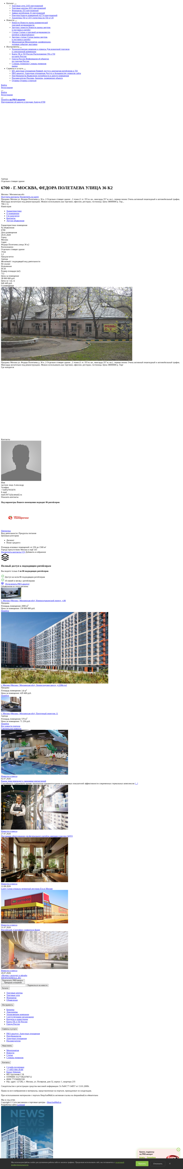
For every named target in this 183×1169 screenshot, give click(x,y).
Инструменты (7, 1005)
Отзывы (24, 80)
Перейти (5, 611)
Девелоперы (12, 1012)
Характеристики (14, 211)
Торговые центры (29, 8)
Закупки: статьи (29, 38)
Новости (30, 23)
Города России (13, 1024)
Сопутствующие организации (20, 1017)
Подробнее (151, 1157)
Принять (142, 1164)
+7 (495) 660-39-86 (14, 1069)
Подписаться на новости (37, 985)
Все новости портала (10, 726)
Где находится (12, 216)
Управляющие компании (17, 1014)
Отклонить (157, 1164)
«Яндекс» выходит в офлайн (14, 975)
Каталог (5, 988)
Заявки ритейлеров (28, 13)
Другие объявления (15, 221)
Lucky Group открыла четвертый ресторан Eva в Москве (27, 889)
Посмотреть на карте (29, 197)
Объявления (12, 1000)
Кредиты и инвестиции (17, 1019)
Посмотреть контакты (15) (13, 552)
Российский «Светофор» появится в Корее (20, 930)
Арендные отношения (16, 1038)
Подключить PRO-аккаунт (17, 584)
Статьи (31, 33)
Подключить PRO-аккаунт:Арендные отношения (13, 982)
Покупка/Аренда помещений (34, 15)
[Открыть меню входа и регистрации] (2, 90)
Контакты (10, 218)
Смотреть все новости (11, 728)
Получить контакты (10, 197)
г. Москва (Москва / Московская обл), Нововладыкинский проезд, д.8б (33, 600)
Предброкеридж (40, 76)
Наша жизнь (7, 1046)
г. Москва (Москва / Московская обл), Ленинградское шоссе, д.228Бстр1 (34, 685)
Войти (4, 85)
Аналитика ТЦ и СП (33, 18)
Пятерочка (6, 531)
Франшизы (25, 10)
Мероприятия (31, 43)
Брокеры (10, 1009)
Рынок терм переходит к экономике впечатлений (23, 781)
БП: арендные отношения (45, 71)
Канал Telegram (13, 1072)
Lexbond (21, 1105)
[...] (136, 783)
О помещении (12, 213)
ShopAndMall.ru (54, 1102)
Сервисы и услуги (9, 1029)
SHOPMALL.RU (11, 978)
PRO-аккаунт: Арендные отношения (46, 73)
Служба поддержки (15, 1067)
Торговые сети (27, 6)
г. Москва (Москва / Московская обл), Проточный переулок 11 (29, 713)
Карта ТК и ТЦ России (16, 1022)
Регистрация (7, 87)
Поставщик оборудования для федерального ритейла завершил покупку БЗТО (37, 836)
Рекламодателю (37, 78)
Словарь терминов (14, 1057)
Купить (142, 1157)
